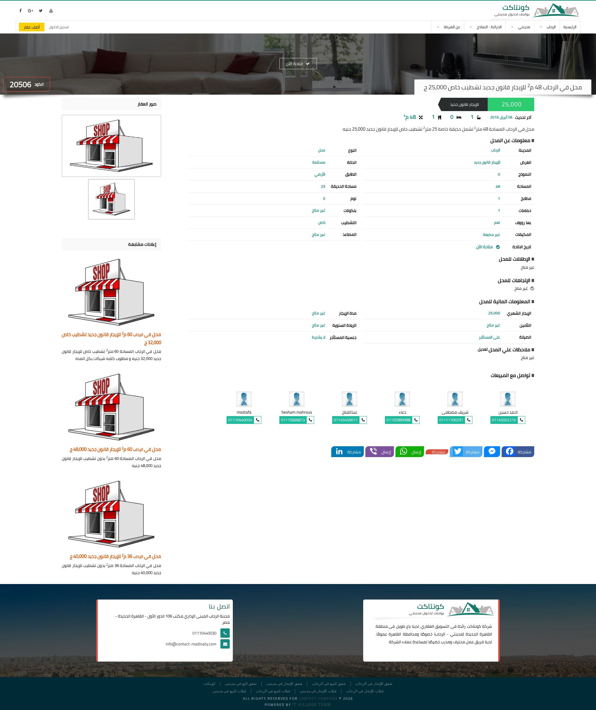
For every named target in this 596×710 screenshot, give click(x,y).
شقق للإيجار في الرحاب (373, 684)
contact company (318, 698)
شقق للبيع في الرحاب (329, 684)
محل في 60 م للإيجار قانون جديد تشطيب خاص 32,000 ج (111, 338)
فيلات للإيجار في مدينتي (318, 691)
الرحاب (440, 634)
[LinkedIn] (339, 451)
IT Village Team (311, 704)
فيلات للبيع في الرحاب (273, 691)
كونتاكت (474, 626)
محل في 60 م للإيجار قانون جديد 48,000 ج (115, 449)
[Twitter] (458, 451)
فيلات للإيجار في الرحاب (365, 691)
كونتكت (209, 684)
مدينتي (456, 634)
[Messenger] (492, 451)
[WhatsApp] (404, 451)
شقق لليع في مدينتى (241, 684)
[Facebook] (510, 451)
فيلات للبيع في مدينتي (229, 691)
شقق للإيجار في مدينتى (284, 684)
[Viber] (373, 451)
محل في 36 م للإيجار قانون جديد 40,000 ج (115, 556)
